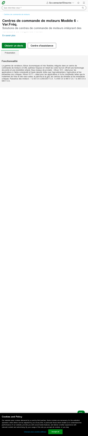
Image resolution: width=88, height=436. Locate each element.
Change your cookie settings (35, 432)
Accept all (55, 432)
